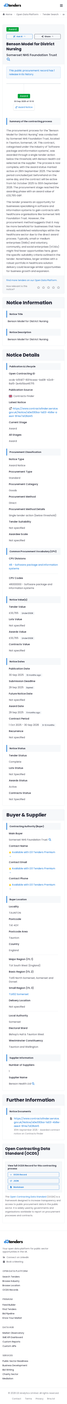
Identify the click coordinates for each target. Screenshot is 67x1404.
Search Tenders (11, 1276)
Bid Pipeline (8, 1313)
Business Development (14, 1365)
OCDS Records (10, 1289)
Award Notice (25, 107)
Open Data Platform (27, 14)
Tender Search (51, 14)
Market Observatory (13, 1332)
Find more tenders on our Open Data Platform (31, 280)
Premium (7, 1299)
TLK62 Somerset (19, 994)
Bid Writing (8, 1369)
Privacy (39, 1398)
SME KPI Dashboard (12, 1337)
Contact (16, 1398)
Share (47, 36)
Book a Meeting (14, 1261)
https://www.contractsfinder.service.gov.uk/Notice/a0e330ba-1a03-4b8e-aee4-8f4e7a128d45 (33, 412)
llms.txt (51, 1398)
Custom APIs (9, 1346)
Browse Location (11, 1285)
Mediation (7, 1378)
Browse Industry (10, 1281)
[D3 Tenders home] (12, 5)
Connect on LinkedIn (17, 1257)
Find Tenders (9, 1309)
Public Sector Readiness (15, 1361)
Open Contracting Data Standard (28, 1196)
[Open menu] (61, 5)
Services (7, 1355)
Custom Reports (11, 1341)
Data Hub (8, 1327)
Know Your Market (12, 1317)
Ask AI (20, 36)
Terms (28, 1398)
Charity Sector (10, 1374)
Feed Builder (9, 1304)
